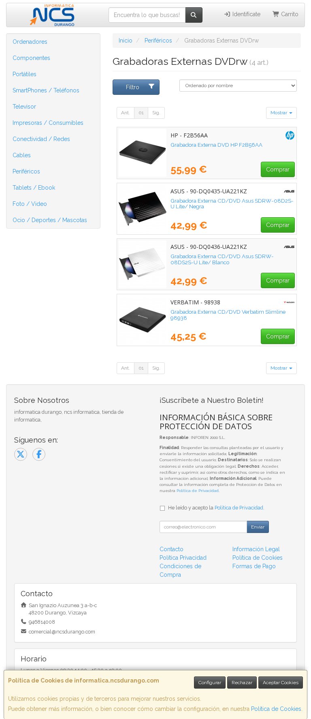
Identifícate (245, 14)
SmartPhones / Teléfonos (46, 90)
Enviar (257, 527)
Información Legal (256, 549)
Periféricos (26, 171)
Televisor (24, 106)
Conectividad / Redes (41, 139)
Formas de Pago (254, 566)
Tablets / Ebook (34, 187)
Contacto (171, 549)
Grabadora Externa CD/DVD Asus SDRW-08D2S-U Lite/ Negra (232, 203)
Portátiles (24, 74)
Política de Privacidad (198, 490)
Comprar (278, 169)
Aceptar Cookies (280, 682)
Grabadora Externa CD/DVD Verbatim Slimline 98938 (227, 314)
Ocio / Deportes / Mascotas (50, 220)
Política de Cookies (276, 709)
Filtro (132, 87)
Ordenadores (30, 42)
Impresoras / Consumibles (48, 123)
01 (141, 113)
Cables (22, 155)
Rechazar (242, 682)
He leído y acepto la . (216, 508)
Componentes (31, 58)
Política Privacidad (183, 557)
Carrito (288, 14)
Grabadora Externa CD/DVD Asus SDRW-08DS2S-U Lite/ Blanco (222, 259)
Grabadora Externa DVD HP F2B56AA (216, 144)
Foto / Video (30, 204)
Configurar (209, 682)
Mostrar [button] (279, 113)
